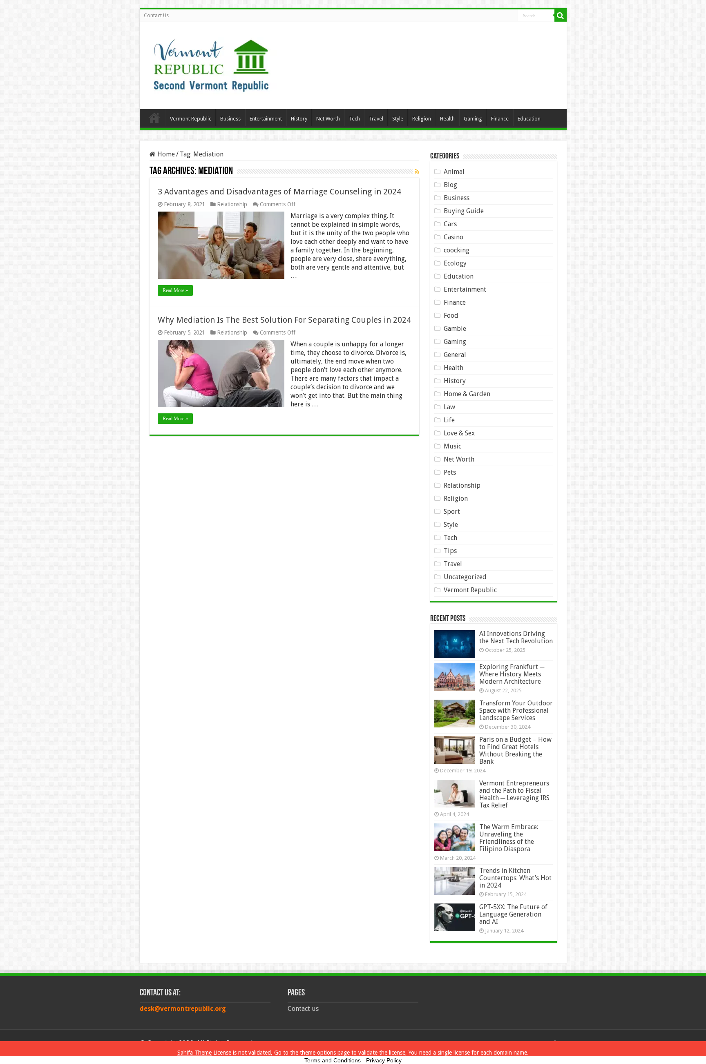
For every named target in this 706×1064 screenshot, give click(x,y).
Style (397, 119)
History (299, 119)
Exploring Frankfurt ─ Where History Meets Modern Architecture (511, 674)
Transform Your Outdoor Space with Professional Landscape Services (516, 710)
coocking (456, 250)
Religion (421, 119)
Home (154, 117)
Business (230, 119)
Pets (450, 472)
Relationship (232, 204)
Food (451, 315)
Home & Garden (467, 394)
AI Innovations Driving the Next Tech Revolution (516, 637)
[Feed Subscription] (417, 171)
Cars (450, 224)
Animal (454, 172)
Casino (453, 237)
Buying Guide (464, 211)
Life (449, 420)
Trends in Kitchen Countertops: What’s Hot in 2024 (515, 878)
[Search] (560, 15)
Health (447, 119)
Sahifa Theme (194, 1052)
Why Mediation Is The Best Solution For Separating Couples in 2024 (284, 320)
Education (529, 119)
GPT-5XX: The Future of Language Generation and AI (513, 914)
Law (449, 407)
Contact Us (156, 15)
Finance (500, 119)
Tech (354, 119)
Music (452, 446)
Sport (452, 511)
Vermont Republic (190, 119)
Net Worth (328, 119)
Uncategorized (465, 577)
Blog (450, 185)
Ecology (455, 263)
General (455, 355)
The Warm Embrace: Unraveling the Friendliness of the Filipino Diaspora (508, 838)
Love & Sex (459, 433)
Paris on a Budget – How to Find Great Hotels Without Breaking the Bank (515, 750)
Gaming (473, 119)
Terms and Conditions (332, 1060)
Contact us (303, 1009)
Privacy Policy (384, 1060)
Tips (450, 551)
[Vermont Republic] (211, 62)
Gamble (455, 328)
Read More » (175, 290)
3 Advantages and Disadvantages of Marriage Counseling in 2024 (279, 191)
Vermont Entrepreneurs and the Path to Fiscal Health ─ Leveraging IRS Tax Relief (514, 794)
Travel (376, 119)
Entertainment (266, 119)
